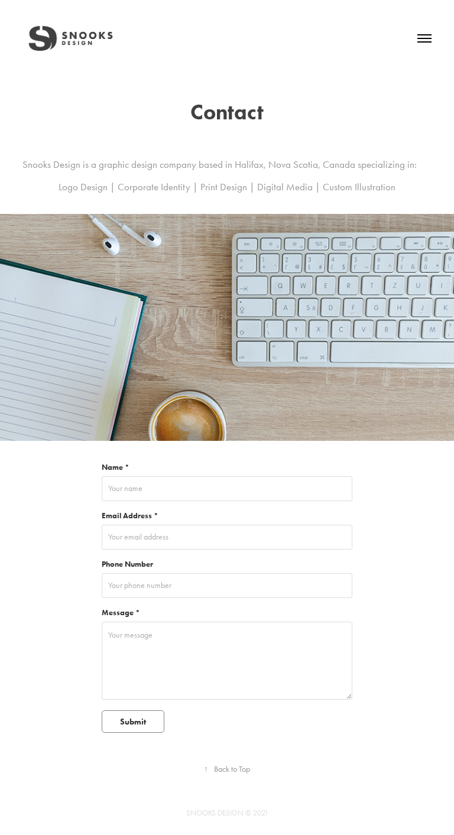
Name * (115, 467)
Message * (121, 613)
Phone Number (127, 564)
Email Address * (130, 516)
